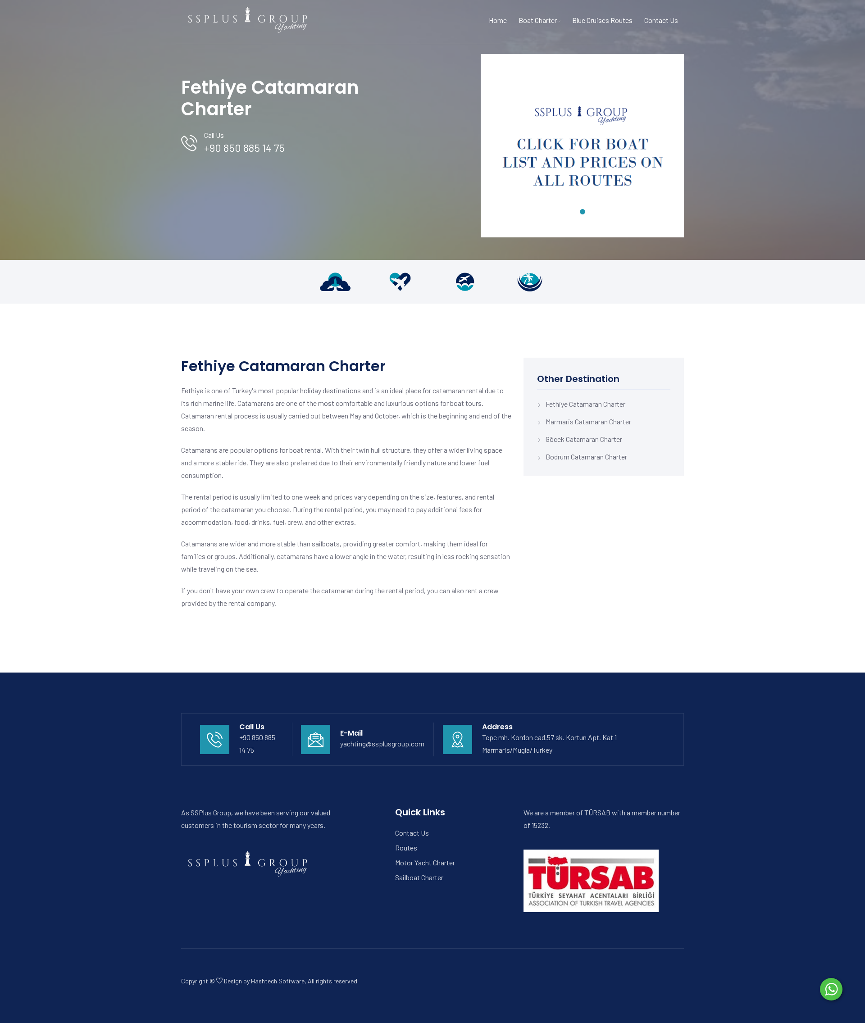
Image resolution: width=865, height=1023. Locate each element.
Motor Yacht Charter (425, 862)
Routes (406, 847)
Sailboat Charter (419, 877)
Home (498, 20)
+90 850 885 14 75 (244, 147)
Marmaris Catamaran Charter (588, 421)
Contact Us (661, 20)
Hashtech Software (278, 981)
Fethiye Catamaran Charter (585, 404)
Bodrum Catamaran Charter (586, 456)
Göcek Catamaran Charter (584, 439)
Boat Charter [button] (538, 20)
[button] (582, 211)
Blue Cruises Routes (602, 20)
